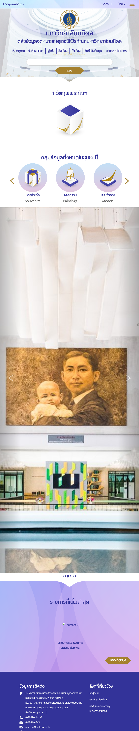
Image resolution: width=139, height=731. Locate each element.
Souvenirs (33, 201)
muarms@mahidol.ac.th (37, 727)
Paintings (70, 201)
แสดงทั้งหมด (118, 660)
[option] (32, 189)
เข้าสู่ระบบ (94, 693)
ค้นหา (69, 71)
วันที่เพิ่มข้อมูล (93, 51)
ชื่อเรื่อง (62, 51)
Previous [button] (12, 181)
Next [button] (127, 181)
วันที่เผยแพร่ (35, 51)
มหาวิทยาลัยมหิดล (98, 699)
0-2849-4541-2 (33, 717)
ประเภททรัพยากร (116, 51)
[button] (122, 4)
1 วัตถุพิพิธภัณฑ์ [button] (13, 4)
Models (108, 201)
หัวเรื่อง (76, 51)
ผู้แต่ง (50, 51)
